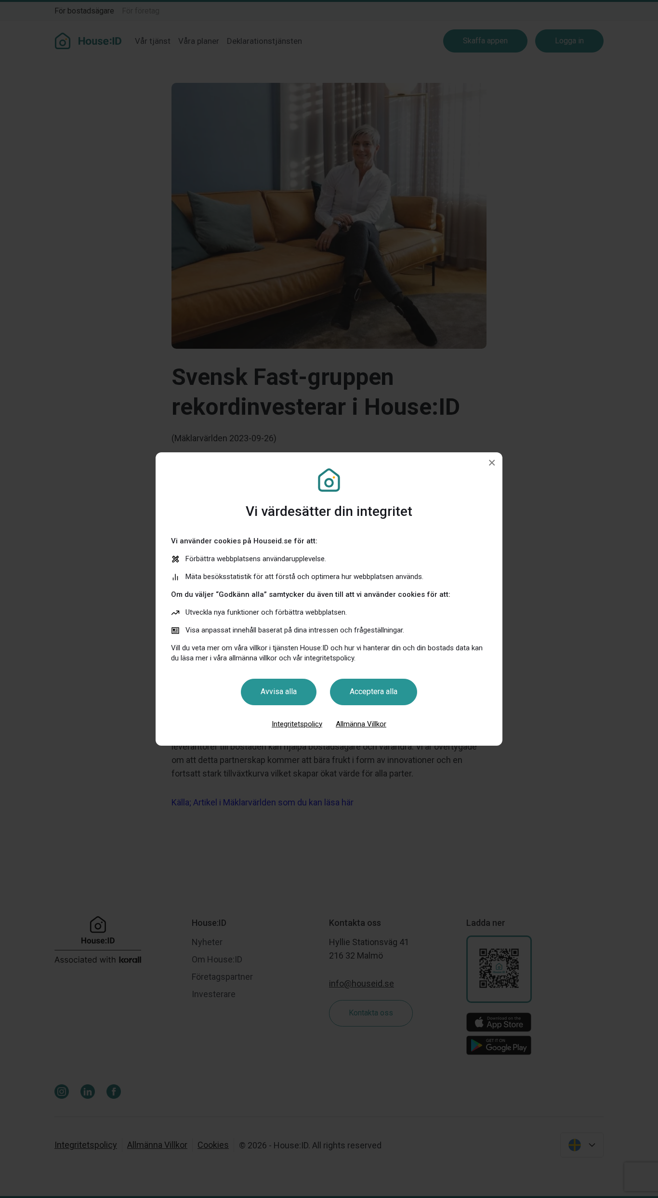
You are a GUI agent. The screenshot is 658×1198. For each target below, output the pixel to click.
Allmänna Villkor (361, 724)
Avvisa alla (279, 691)
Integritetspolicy (297, 724)
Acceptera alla (373, 691)
